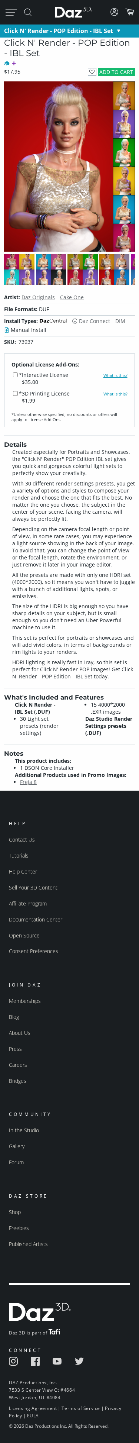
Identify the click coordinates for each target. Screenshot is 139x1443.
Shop (15, 1212)
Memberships (25, 1000)
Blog (14, 1016)
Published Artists (28, 1243)
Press (15, 1048)
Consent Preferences (33, 951)
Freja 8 (28, 781)
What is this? (115, 375)
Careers (18, 1064)
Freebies (19, 1227)
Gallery (16, 1146)
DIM (120, 321)
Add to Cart (116, 71)
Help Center (23, 871)
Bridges (17, 1080)
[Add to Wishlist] (92, 72)
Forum (16, 1162)
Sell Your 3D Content (33, 887)
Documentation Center (35, 919)
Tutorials (19, 855)
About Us (19, 1032)
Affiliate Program (28, 903)
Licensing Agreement (33, 1408)
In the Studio (24, 1130)
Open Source (24, 935)
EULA (33, 1416)
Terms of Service (81, 1408)
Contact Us (22, 839)
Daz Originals (38, 297)
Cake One (72, 297)
